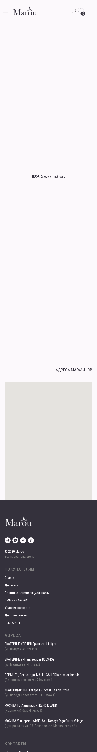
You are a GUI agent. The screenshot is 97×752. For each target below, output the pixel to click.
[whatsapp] (15, 540)
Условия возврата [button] (17, 608)
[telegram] (8, 540)
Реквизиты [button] (12, 623)
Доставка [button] (12, 585)
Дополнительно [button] (16, 615)
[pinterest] (31, 540)
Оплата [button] (10, 578)
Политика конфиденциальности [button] (27, 593)
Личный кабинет (16, 600)
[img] (25, 10)
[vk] (23, 540)
